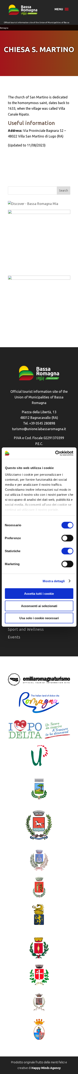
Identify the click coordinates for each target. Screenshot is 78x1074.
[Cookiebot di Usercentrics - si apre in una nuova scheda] (55, 453)
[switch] (67, 538)
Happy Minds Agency (46, 1068)
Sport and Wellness (26, 629)
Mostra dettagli (54, 581)
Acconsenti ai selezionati (39, 606)
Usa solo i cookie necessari (39, 618)
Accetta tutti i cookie (39, 593)
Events (14, 637)
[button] (58, 9)
